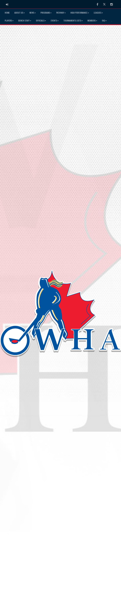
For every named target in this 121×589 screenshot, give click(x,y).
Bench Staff (24, 20)
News (31, 12)
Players (8, 20)
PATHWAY (60, 12)
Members (91, 20)
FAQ (103, 20)
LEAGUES (97, 12)
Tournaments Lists (72, 20)
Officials (40, 20)
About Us (18, 12)
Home (7, 12)
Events (54, 20)
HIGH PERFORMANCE (78, 12)
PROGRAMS (45, 12)
